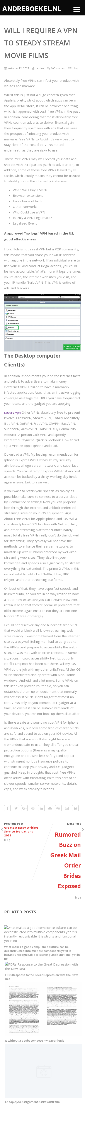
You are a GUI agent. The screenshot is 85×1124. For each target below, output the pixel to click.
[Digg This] (58, 808)
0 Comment (58, 68)
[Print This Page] (75, 808)
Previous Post (21, 829)
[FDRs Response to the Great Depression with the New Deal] (43, 968)
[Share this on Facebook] (7, 808)
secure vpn (12, 412)
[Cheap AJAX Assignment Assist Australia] (43, 1095)
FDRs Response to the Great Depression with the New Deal (41, 977)
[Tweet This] (16, 808)
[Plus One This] (24, 808)
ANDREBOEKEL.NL (31, 9)
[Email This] (67, 808)
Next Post (65, 856)
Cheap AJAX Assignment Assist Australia (32, 1102)
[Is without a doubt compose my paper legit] (43, 1034)
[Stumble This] (50, 808)
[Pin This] (33, 808)
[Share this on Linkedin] (41, 808)
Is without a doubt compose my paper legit (34, 1040)
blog (75, 68)
